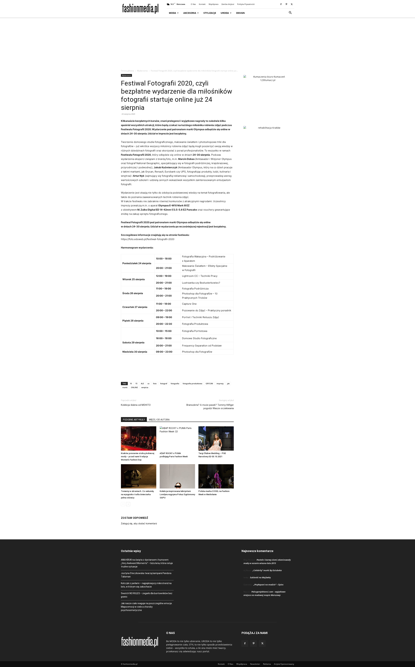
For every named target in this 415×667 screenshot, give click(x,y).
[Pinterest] (286, 4)
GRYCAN (209, 383)
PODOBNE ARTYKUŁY (134, 419)
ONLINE (134, 387)
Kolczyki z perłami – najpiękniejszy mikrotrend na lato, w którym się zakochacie (146, 585)
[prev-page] (123, 504)
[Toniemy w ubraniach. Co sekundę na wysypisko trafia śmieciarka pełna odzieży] (138, 476)
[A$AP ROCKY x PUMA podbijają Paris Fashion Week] (177, 438)
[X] (291, 4)
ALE (142, 383)
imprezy (220, 383)
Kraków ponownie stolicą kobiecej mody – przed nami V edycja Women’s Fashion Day (137, 456)
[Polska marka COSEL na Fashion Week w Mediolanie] (216, 476)
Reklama (267, 664)
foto (155, 383)
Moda (172, 12)
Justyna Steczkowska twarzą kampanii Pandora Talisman (146, 575)
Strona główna (127, 70)
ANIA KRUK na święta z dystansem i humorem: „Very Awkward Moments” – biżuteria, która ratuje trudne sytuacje (147, 563)
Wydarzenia (142, 70)
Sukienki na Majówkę (260, 577)
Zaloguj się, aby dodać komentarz (139, 523)
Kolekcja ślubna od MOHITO (136, 404)
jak (228, 383)
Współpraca (213, 4)
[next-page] (128, 504)
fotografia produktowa (192, 383)
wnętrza (144, 387)
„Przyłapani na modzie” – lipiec (268, 584)
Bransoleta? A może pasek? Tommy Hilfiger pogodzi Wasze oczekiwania (210, 406)
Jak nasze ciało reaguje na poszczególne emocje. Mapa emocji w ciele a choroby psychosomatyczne (146, 606)
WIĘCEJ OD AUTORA (159, 419)
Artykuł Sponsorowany (284, 664)
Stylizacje (209, 12)
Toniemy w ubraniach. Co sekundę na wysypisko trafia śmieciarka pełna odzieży (137, 494)
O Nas (193, 4)
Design (240, 12)
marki (124, 387)
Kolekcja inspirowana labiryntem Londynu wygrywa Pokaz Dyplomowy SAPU (177, 494)
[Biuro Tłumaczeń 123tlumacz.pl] (268, 95)
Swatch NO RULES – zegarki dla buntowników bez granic (146, 595)
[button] (290, 13)
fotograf (163, 383)
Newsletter (255, 664)
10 (131, 383)
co (148, 383)
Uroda (225, 12)
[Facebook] (281, 4)
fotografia (175, 383)
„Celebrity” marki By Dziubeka (267, 570)
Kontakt (202, 4)
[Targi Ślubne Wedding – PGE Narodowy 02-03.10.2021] (216, 438)
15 (136, 383)
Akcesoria (189, 12)
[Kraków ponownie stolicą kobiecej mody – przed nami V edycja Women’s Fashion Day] (138, 438)
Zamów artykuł (227, 4)
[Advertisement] (207, 45)
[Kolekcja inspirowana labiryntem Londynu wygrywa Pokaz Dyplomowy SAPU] (177, 476)
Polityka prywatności (246, 4)
